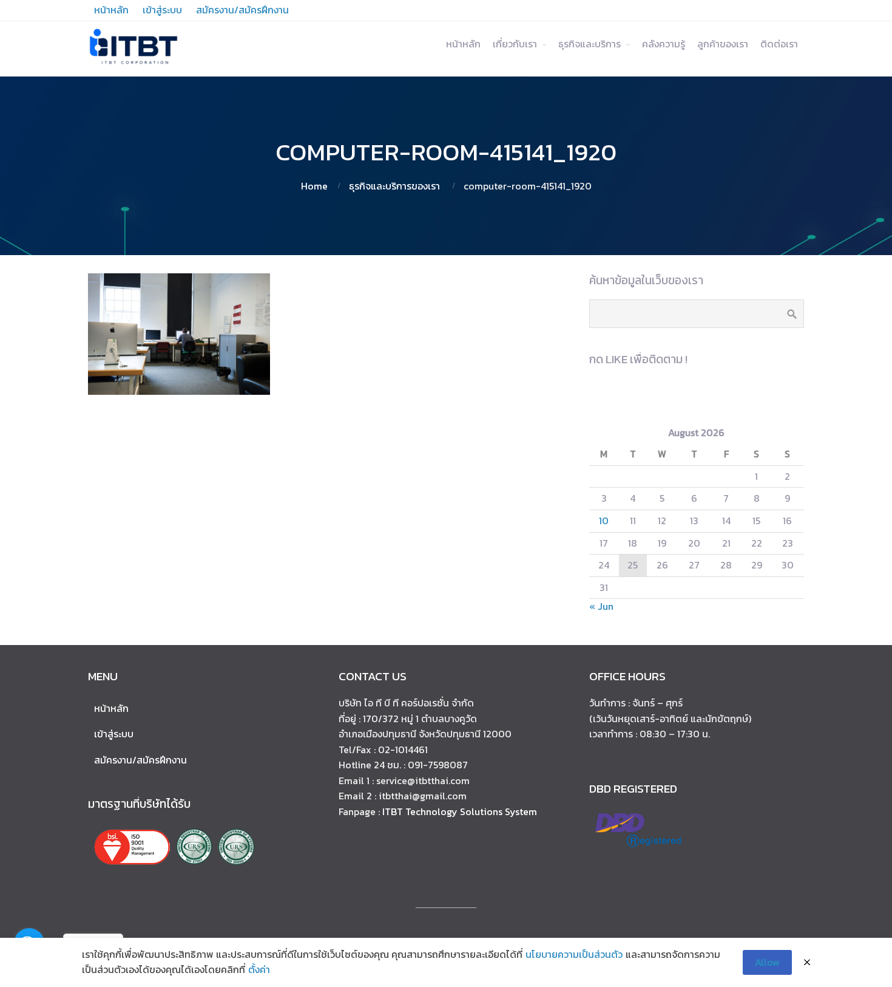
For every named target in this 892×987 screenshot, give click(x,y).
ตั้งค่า (259, 969)
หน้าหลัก (463, 43)
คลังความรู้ (663, 43)
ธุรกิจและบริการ (589, 43)
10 (604, 520)
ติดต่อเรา (779, 43)
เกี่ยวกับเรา (515, 43)
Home (314, 186)
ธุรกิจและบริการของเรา (394, 186)
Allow (767, 962)
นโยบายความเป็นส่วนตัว (574, 954)
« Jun (601, 606)
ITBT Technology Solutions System (459, 811)
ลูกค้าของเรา (722, 43)
